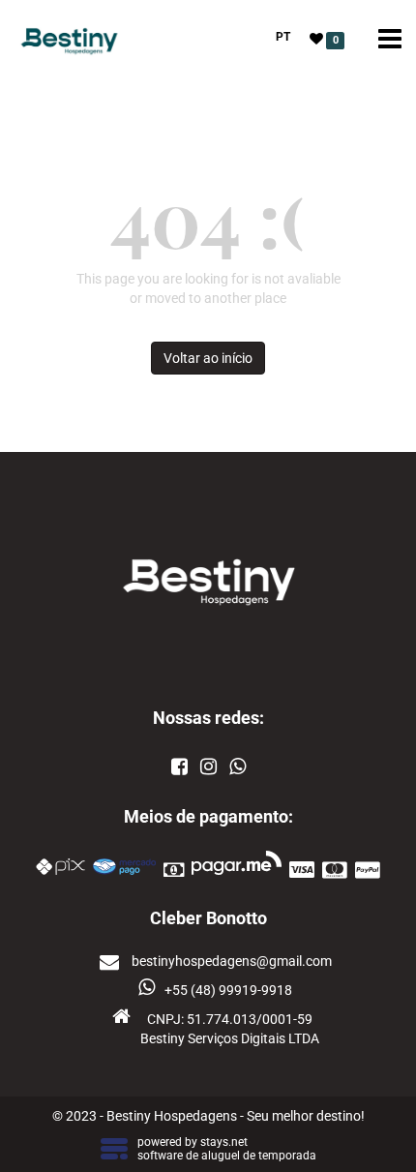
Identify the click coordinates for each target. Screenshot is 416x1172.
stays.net (224, 1142)
